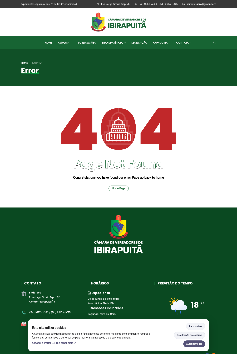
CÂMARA (63, 43)
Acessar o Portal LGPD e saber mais (52, 342)
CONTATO (182, 43)
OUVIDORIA (160, 43)
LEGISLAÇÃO (139, 43)
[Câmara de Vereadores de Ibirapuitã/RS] (118, 22)
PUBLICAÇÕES (87, 43)
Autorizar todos (194, 344)
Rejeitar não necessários (189, 335)
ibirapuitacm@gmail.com (201, 4)
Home (48, 43)
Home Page (118, 188)
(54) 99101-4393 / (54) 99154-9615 (158, 4)
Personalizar (195, 326)
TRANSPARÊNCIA (112, 43)
